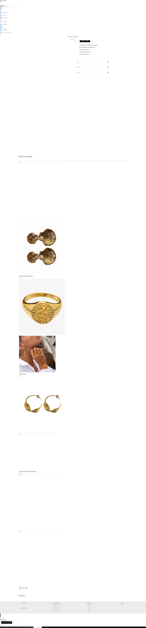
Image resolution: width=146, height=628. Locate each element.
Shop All (22, 595)
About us (89, 604)
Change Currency (7, 32)
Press (89, 606)
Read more (39, 627)
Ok (34, 627)
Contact (89, 610)
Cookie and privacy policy (57, 610)
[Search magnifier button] (1, 8)
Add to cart (84, 40)
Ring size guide (56, 608)
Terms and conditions (57, 604)
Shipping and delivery (57, 606)
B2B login (73, 39)
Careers (89, 608)
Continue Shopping (6, 622)
